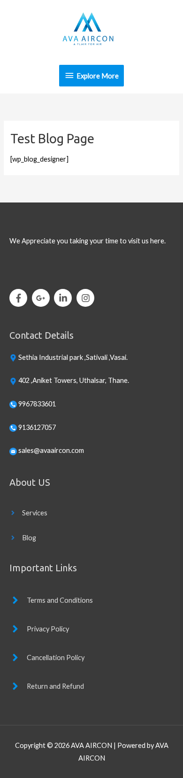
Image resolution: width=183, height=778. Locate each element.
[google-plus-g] (42, 298)
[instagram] (86, 298)
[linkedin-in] (64, 298)
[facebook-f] (19, 298)
